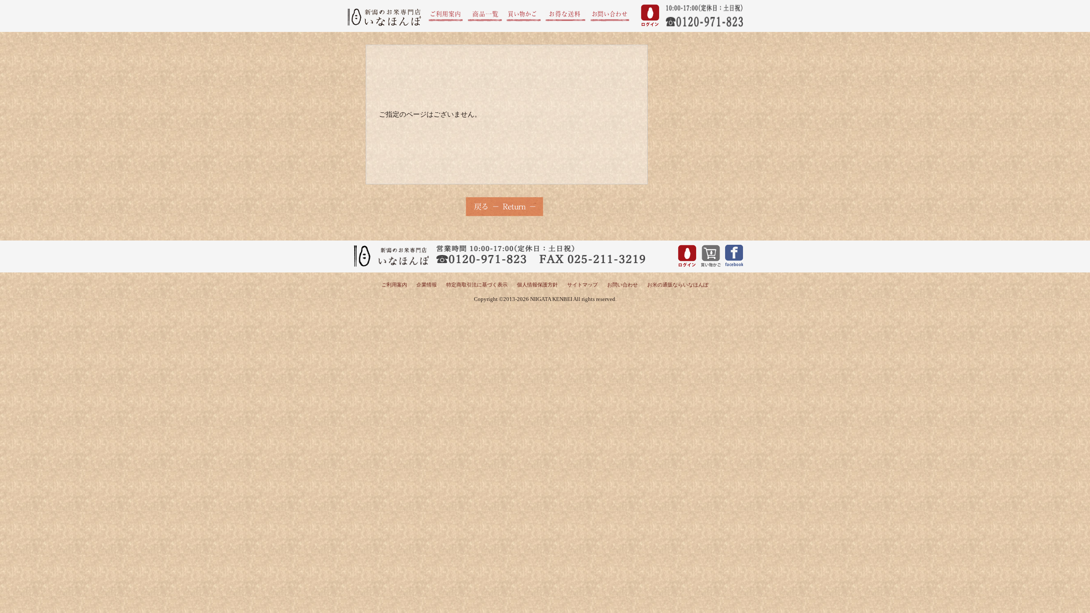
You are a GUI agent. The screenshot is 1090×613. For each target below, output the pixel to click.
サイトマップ (582, 285)
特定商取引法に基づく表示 (477, 285)
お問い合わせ (622, 285)
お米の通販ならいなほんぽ (677, 285)
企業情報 (426, 285)
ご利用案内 (394, 285)
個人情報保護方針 (537, 285)
